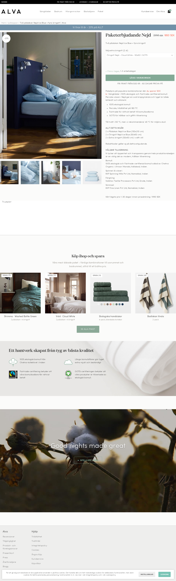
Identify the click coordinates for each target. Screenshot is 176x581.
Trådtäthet (37, 537)
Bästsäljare (89, 12)
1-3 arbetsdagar (128, 71)
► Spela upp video (88, 460)
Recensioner (9, 537)
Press (5, 558)
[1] (50, 95)
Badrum (58, 12)
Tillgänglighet (9, 541)
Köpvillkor (36, 564)
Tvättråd (36, 541)
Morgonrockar (73, 12)
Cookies (35, 550)
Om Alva (160, 12)
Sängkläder (45, 12)
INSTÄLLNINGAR (147, 574)
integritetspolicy (92, 575)
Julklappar (13, 23)
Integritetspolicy (39, 546)
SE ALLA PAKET (88, 329)
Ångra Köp (37, 555)
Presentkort (8, 553)
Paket (100, 12)
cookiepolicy (111, 575)
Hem (3, 23)
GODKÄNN (165, 574)
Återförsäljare (9, 562)
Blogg (5, 567)
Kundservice (147, 12)
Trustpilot (6, 202)
